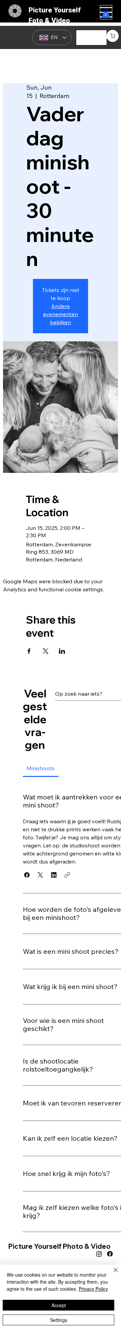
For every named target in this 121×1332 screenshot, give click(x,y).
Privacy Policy (93, 1288)
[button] (113, 36)
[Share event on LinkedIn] (62, 651)
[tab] (40, 768)
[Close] (112, 1274)
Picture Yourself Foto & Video (55, 15)
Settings (58, 1320)
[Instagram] (99, 1253)
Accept (58, 1305)
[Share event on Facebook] (29, 651)
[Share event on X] (45, 651)
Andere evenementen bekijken (60, 314)
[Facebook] (110, 1253)
